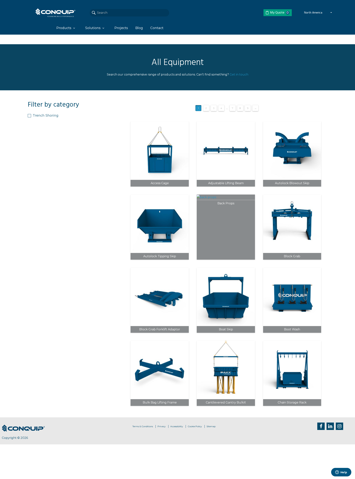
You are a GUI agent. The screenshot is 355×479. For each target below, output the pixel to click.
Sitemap (211, 426)
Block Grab (292, 256)
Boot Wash (292, 329)
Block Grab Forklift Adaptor (159, 329)
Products (63, 28)
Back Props (225, 203)
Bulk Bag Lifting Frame (160, 402)
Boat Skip (226, 329)
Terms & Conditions (142, 426)
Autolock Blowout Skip (292, 183)
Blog (139, 28)
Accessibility (176, 426)
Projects (121, 28)
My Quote (279, 12)
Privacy (162, 426)
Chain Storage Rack (292, 402)
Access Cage (160, 183)
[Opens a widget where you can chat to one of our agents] (341, 472)
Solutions (93, 28)
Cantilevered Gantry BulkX (226, 402)
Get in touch (239, 74)
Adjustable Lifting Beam (226, 183)
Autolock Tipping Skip (159, 256)
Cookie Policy (195, 426)
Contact (156, 28)
